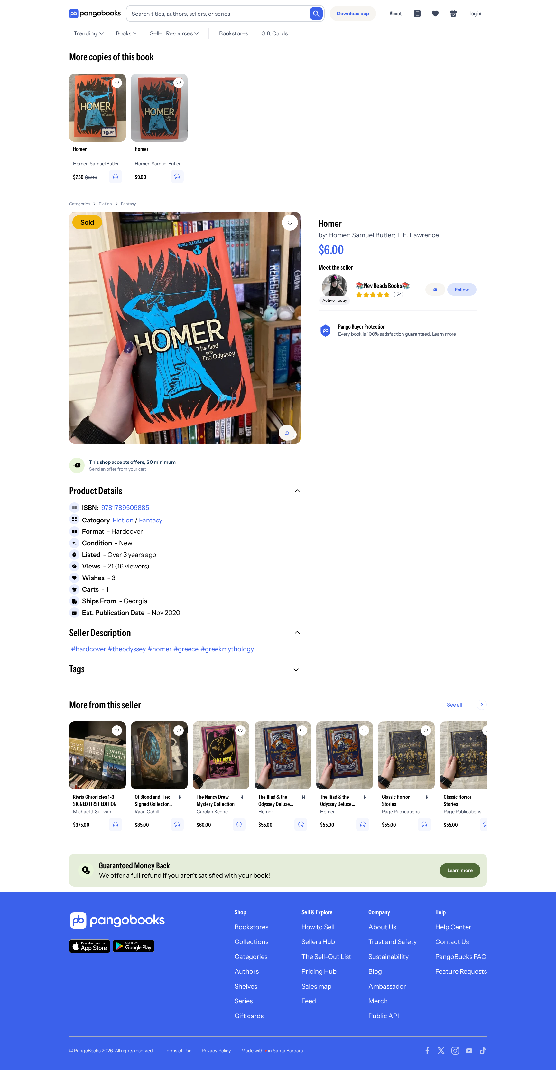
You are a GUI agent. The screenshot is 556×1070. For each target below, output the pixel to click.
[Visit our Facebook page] (427, 1051)
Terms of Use (177, 1051)
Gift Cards (274, 33)
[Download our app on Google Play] (133, 946)
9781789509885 (125, 507)
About (396, 13)
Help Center (453, 927)
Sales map (316, 986)
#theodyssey (127, 649)
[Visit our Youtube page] (469, 1051)
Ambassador (387, 986)
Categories (79, 203)
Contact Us (452, 942)
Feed (308, 1001)
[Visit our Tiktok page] (483, 1051)
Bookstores (233, 33)
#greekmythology (227, 649)
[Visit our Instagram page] (455, 1051)
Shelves (246, 986)
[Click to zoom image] (185, 328)
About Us (382, 927)
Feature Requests (461, 971)
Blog (375, 971)
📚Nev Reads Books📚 (383, 286)
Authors (247, 971)
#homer (160, 649)
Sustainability (388, 956)
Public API (383, 1016)
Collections (251, 942)
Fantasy (128, 203)
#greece (186, 649)
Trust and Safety (392, 942)
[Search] (316, 13)
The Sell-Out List (326, 956)
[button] (185, 491)
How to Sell (318, 927)
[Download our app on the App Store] (89, 946)
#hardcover (88, 649)
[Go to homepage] (95, 13)
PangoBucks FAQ (460, 956)
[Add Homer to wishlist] (290, 223)
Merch (378, 1001)
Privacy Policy (216, 1051)
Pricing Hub (319, 971)
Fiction (105, 203)
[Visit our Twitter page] (441, 1051)
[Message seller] (435, 290)
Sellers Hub (318, 942)
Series (244, 1001)
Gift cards (249, 1016)
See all (454, 704)
